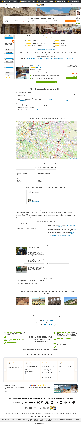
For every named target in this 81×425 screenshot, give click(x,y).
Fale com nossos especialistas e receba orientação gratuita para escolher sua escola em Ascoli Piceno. (46, 316)
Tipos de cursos (22, 61)
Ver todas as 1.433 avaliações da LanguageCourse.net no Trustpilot (15, 391)
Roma (49, 306)
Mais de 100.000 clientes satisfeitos (46, 1)
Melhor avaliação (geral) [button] (30, 58)
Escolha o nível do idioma (71, 38)
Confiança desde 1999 (61, 1)
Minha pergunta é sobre (71, 31)
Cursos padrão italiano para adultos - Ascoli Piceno (59, 100)
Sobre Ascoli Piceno (56, 61)
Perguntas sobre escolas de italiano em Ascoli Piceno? (46, 315)
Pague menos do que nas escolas (28, 1)
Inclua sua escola (49, 420)
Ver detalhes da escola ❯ (71, 78)
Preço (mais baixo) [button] (69, 58)
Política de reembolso (16, 419)
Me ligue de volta (77, 44)
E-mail (75, 43)
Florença (33, 306)
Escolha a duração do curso (72, 33)
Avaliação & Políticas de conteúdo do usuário (64, 419)
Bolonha (17, 306)
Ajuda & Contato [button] (7, 4)
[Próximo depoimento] (76, 370)
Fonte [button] (75, 229)
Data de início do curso (71, 36)
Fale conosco (43, 419)
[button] (73, 32)
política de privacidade (76, 46)
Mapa (31, 61)
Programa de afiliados (38, 420)
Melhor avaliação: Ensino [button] (47, 58)
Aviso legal (51, 419)
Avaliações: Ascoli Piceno (42, 61)
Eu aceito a (73, 46)
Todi (64, 306)
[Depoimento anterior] (5, 370)
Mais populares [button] (39, 58)
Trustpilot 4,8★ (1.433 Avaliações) (10, 1)
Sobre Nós (36, 419)
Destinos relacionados (69, 61)
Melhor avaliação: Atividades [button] (59, 58)
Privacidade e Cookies (27, 419)
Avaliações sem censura (74, 1)
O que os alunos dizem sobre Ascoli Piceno (46, 49)
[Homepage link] (4, 7)
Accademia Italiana (41, 98)
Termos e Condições (6, 419)
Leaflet (70, 158)
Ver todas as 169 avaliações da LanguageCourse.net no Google (40, 388)
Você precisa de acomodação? (72, 40)
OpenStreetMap (75, 158)
